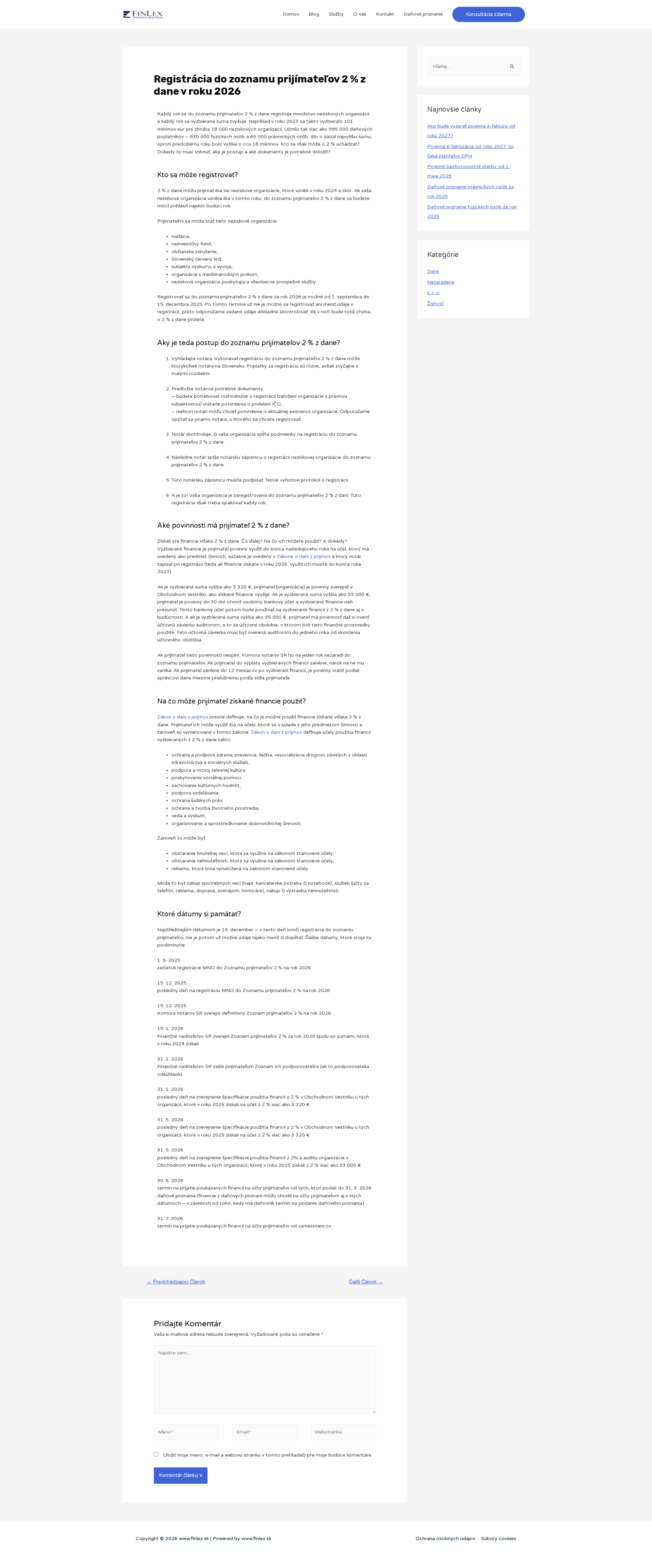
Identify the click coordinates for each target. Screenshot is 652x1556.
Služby (336, 14)
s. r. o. (433, 293)
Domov (291, 14)
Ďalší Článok (366, 1282)
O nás (359, 14)
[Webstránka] (343, 1433)
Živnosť (435, 303)
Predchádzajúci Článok (175, 1282)
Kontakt (385, 14)
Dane (433, 271)
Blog (314, 14)
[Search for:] (473, 66)
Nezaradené (440, 282)
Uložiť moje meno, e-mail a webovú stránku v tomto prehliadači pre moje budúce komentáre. (267, 1455)
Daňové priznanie (423, 14)
